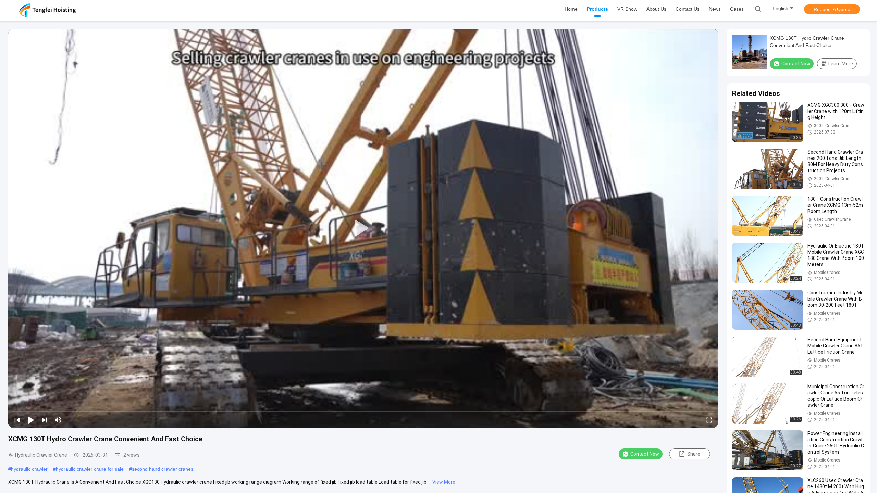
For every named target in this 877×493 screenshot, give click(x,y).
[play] (363, 228)
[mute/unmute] (58, 420)
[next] (44, 420)
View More (443, 482)
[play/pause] (31, 420)
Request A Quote (832, 9)
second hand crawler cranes (162, 469)
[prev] (17, 420)
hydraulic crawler (29, 469)
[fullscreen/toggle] (709, 420)
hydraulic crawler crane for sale (90, 469)
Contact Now (644, 454)
